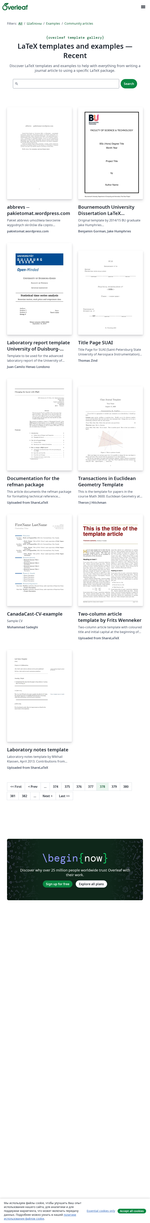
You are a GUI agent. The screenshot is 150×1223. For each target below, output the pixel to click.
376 (79, 786)
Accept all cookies (132, 1211)
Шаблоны (34, 23)
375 (67, 786)
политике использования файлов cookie (40, 1216)
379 (114, 786)
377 (90, 786)
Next (48, 796)
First (16, 786)
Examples (53, 23)
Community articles (78, 23)
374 (55, 786)
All (20, 23)
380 (126, 786)
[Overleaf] (15, 6)
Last (64, 796)
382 (24, 796)
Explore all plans (91, 884)
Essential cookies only (101, 1211)
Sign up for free (57, 884)
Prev (33, 786)
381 (12, 796)
